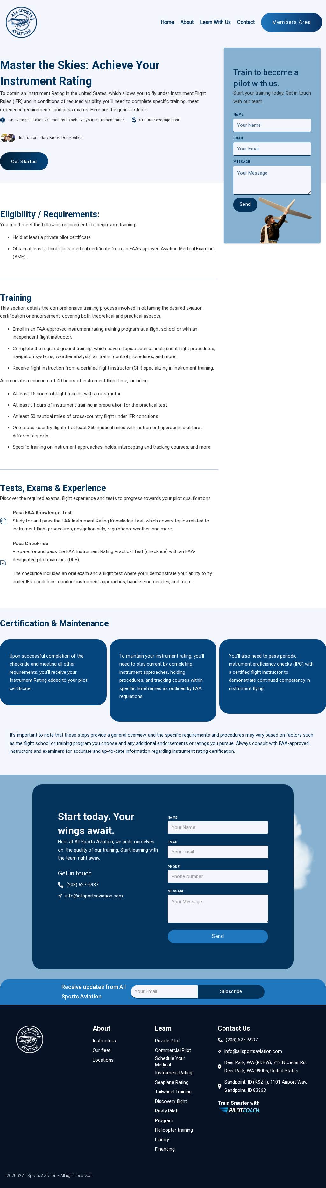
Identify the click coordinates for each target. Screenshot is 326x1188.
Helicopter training (174, 1130)
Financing (165, 1149)
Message (241, 161)
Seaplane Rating (171, 1082)
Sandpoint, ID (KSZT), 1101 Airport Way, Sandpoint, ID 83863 (265, 1086)
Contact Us (234, 1028)
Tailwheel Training (173, 1092)
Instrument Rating (173, 1073)
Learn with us (215, 22)
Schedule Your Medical (170, 1061)
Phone (174, 866)
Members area (291, 22)
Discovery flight (171, 1101)
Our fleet (101, 1050)
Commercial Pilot (173, 1050)
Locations (103, 1060)
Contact (246, 22)
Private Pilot (167, 1041)
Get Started (24, 161)
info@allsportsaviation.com (94, 896)
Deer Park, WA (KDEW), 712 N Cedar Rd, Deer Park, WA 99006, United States (265, 1067)
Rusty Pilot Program (166, 1115)
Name (238, 114)
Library (162, 1139)
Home (167, 22)
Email (238, 138)
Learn (163, 1028)
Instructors (104, 1041)
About (187, 22)
